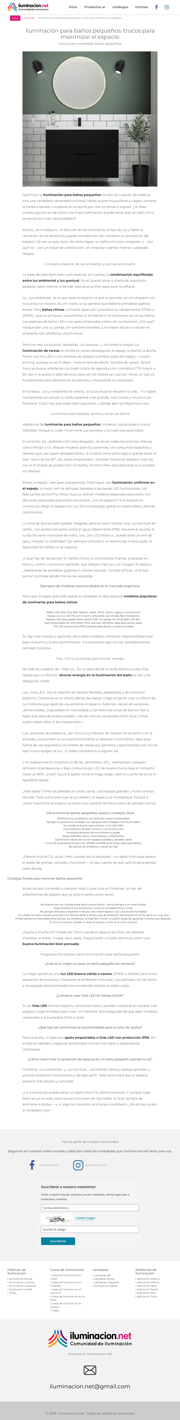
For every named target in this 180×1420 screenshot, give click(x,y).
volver (15, 18)
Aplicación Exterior (148, 1278)
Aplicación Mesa (147, 1285)
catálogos (120, 7)
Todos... (13, 1292)
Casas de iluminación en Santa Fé (65, 1291)
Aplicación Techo (147, 1296)
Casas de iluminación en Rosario (65, 1305)
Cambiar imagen (85, 1217)
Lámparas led (102, 1275)
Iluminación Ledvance (22, 1285)
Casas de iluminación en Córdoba (65, 1284)
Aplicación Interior (148, 1282)
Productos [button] (93, 7)
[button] (32, 119)
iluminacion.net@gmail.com (90, 1386)
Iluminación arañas (105, 1285)
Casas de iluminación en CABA (65, 1277)
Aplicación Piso (146, 1292)
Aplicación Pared (147, 1289)
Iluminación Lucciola (21, 1282)
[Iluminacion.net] (28, 7)
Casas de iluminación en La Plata (67, 1298)
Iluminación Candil (20, 1289)
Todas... (56, 1310)
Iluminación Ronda (20, 1278)
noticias (141, 7)
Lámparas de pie (104, 1278)
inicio (73, 7)
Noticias (29, 18)
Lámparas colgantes (106, 1282)
